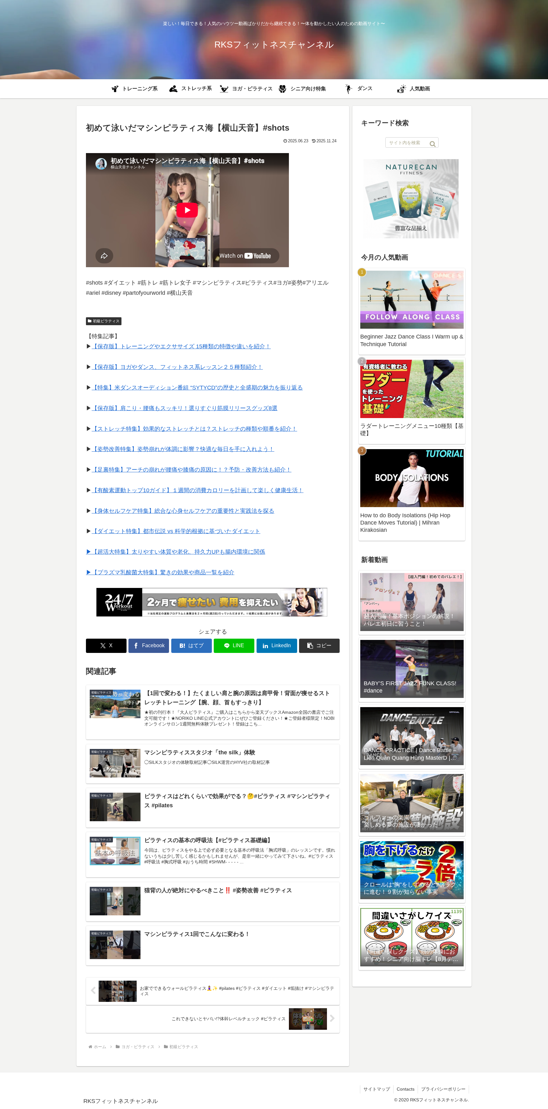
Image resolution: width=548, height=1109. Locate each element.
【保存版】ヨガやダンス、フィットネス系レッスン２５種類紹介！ (177, 367)
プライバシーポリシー (443, 1089)
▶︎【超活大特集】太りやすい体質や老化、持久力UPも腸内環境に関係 (175, 552)
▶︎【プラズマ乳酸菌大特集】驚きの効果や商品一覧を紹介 (160, 572)
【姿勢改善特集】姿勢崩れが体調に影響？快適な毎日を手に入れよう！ (183, 449)
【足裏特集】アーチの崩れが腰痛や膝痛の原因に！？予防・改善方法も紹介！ (191, 470)
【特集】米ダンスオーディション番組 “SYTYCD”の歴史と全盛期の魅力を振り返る (197, 387)
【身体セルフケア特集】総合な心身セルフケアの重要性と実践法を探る (183, 511)
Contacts (405, 1089)
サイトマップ (376, 1089)
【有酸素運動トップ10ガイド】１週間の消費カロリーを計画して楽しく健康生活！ (197, 490)
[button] (319, 646)
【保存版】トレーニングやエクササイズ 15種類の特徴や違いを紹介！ (181, 346)
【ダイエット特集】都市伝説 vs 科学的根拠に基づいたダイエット (176, 531)
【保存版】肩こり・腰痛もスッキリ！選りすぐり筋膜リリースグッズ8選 (184, 408)
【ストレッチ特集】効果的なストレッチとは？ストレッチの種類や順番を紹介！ (194, 429)
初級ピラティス (106, 321)
